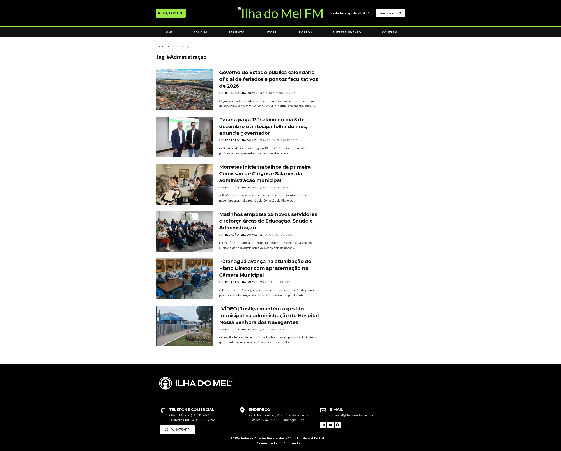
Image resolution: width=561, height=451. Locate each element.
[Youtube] (330, 425)
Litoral (271, 32)
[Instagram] (323, 425)
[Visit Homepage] (280, 13)
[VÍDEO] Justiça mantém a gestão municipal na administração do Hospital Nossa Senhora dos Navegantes (269, 315)
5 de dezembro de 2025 (278, 92)
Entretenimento (347, 32)
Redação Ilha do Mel (241, 92)
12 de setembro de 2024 (279, 329)
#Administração (182, 46)
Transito (237, 32)
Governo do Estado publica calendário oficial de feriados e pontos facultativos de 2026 (268, 79)
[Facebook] (338, 425)
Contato (389, 32)
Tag (168, 46)
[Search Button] (400, 13)
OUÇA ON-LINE (172, 13)
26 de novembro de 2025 (279, 140)
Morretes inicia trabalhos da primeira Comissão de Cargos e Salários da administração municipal (265, 174)
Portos (305, 32)
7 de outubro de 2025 (278, 234)
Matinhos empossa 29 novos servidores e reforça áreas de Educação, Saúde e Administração (268, 221)
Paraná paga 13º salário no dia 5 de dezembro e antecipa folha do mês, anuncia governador (263, 126)
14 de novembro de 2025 (279, 187)
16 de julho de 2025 (276, 282)
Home (168, 32)
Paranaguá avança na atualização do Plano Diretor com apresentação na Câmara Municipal (265, 268)
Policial (201, 32)
